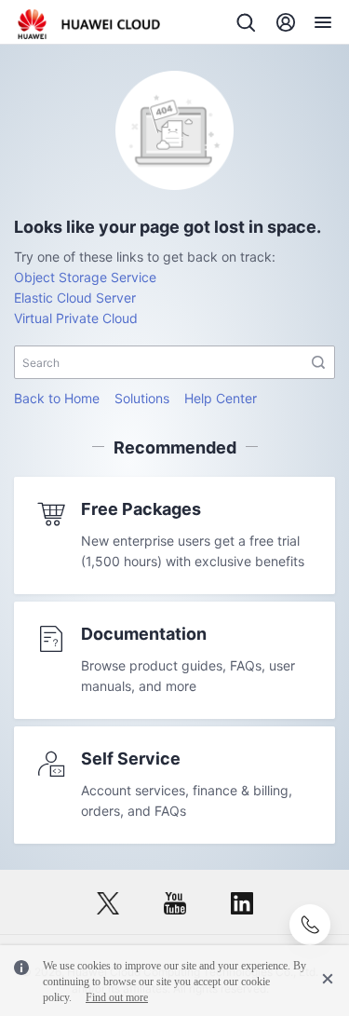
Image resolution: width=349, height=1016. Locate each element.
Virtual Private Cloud (76, 318)
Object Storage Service (85, 277)
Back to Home (57, 398)
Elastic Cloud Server (75, 297)
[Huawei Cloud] (89, 24)
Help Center (220, 398)
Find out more (117, 997)
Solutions (141, 398)
